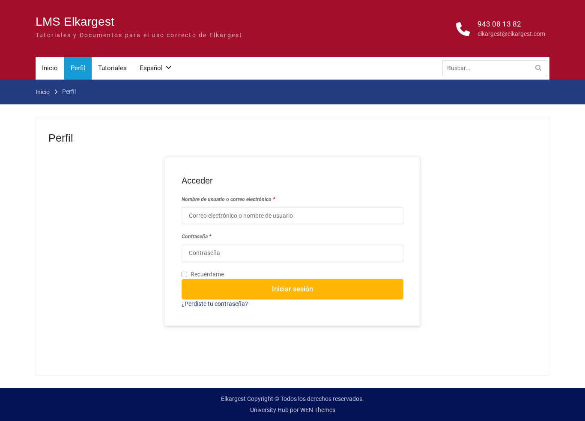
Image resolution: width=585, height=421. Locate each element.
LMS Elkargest (75, 21)
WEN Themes (317, 409)
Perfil (78, 68)
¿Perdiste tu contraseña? (215, 303)
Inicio (50, 68)
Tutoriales (112, 68)
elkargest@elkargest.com (511, 33)
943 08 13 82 (499, 24)
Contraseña (196, 237)
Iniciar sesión (292, 289)
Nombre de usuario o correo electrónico (228, 199)
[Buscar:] (497, 68)
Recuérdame (207, 274)
